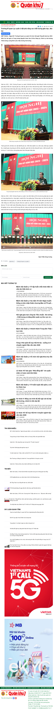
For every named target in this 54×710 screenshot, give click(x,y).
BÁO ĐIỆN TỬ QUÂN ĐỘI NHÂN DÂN (33, 688)
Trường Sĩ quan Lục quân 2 (23, 261)
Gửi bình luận (48, 277)
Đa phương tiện (48, 22)
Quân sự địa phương (40, 22)
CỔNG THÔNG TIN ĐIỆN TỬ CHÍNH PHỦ (19, 688)
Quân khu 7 (12, 261)
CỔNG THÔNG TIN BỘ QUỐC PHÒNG (47, 688)
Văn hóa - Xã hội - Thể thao (30, 22)
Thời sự (8, 22)
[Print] (42, 26)
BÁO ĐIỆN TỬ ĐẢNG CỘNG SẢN (6, 688)
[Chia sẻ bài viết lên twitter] (40, 26)
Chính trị (12, 22)
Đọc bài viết (6, 33)
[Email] (44, 26)
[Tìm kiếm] (52, 9)
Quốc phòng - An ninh (20, 22)
